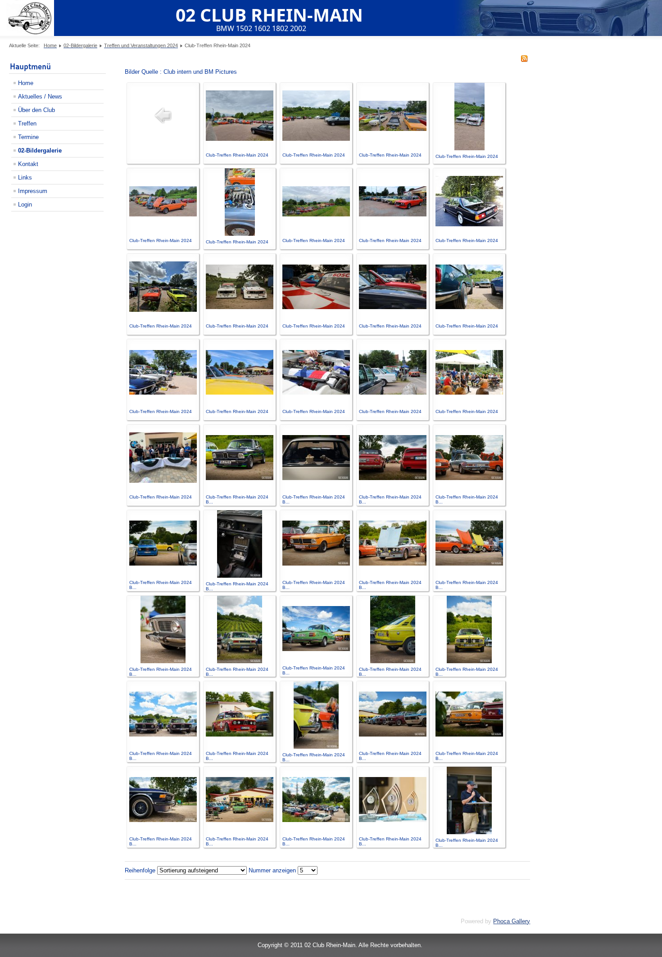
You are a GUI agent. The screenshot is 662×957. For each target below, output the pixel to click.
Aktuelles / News (40, 96)
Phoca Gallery (511, 921)
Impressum (32, 191)
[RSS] (524, 60)
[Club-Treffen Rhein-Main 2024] (239, 138)
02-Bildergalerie (40, 150)
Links (25, 177)
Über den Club (36, 110)
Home (25, 83)
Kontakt (28, 164)
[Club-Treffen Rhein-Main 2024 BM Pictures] (239, 478)
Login (25, 204)
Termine (28, 137)
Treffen (27, 123)
